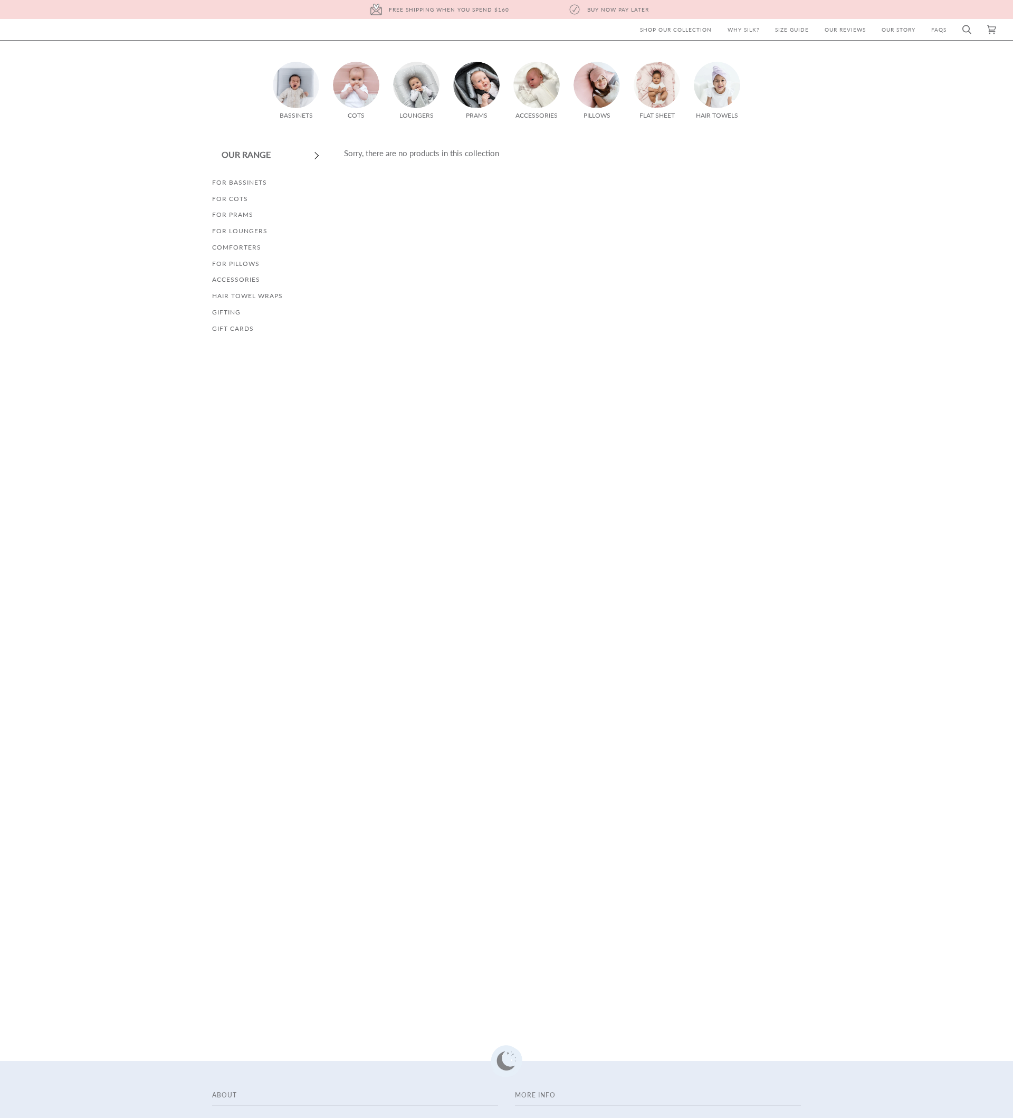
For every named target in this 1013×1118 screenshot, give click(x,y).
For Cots (230, 198)
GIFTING (226, 312)
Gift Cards (233, 328)
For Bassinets (239, 182)
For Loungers (239, 230)
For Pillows (236, 263)
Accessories (236, 279)
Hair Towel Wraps (247, 295)
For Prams (232, 214)
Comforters (236, 247)
